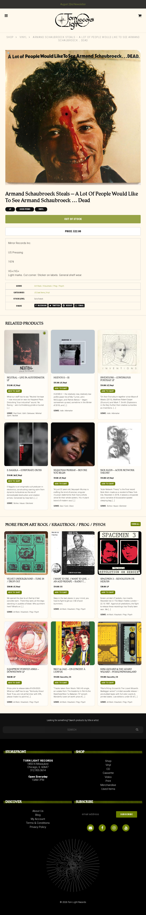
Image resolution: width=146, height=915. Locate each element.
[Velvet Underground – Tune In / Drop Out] (26, 553)
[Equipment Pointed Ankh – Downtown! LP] (26, 643)
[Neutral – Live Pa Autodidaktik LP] (26, 352)
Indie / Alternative (66, 410)
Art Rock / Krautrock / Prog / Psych (49, 286)
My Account (38, 819)
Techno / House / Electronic (23, 503)
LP (10, 209)
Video (108, 777)
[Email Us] (90, 827)
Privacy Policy (38, 827)
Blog (38, 814)
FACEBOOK (41, 305)
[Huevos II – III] (73, 352)
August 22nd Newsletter (73, 4)
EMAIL (81, 305)
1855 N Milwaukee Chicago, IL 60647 (38, 765)
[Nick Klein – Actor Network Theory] (120, 444)
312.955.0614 (38, 770)
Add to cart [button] (14, 391)
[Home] (73, 20)
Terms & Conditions (38, 822)
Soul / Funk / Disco (66, 506)
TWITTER (56, 305)
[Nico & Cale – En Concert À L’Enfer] (73, 643)
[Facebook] (102, 827)
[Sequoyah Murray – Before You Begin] (73, 444)
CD (108, 769)
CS (61, 587)
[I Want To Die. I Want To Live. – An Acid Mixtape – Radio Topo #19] (73, 553)
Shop (10, 37)
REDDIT (69, 305)
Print (108, 781)
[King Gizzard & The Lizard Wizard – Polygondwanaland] (120, 643)
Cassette (64, 677)
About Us (37, 811)
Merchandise (108, 785)
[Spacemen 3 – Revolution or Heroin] (120, 553)
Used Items (25, 209)
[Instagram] (114, 827)
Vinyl (23, 37)
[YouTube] (125, 827)
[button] (9, 53)
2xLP (15, 475)
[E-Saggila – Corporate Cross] (26, 444)
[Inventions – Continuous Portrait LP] (120, 352)
